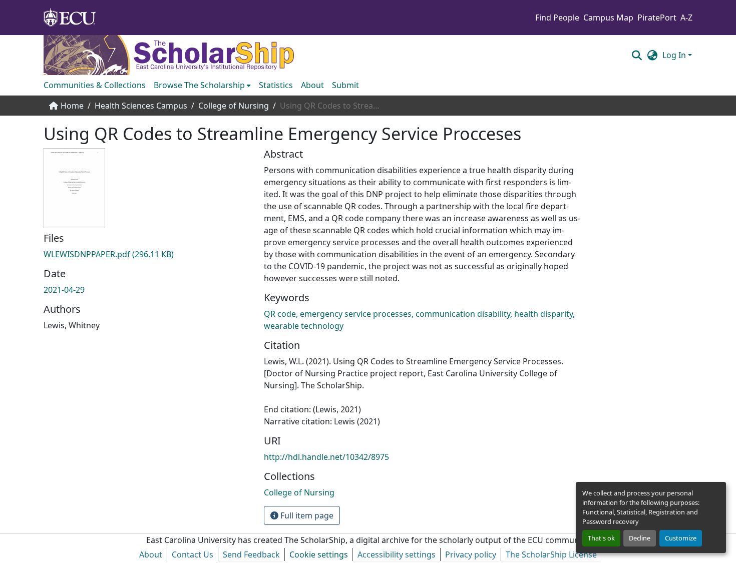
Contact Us (192, 554)
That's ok (601, 537)
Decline (639, 537)
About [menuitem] (312, 85)
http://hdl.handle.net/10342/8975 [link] (326, 456)
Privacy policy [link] (470, 554)
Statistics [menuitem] (276, 85)
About (150, 554)
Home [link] (72, 105)
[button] (636, 55)
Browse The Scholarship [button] (199, 85)
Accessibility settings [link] (396, 554)
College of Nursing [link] (233, 105)
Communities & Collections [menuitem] (95, 85)
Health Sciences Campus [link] (141, 105)
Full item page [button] (305, 515)
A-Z (686, 17)
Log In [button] (675, 55)
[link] (148, 254)
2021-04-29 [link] (64, 289)
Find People (557, 17)
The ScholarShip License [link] (551, 554)
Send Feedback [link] (251, 554)
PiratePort (656, 17)
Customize (680, 537)
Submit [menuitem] (345, 85)
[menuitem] (202, 85)
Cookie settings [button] (318, 554)
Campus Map (608, 17)
